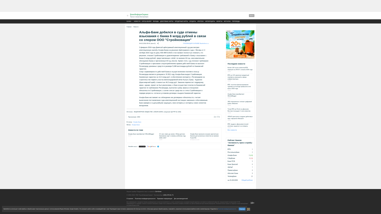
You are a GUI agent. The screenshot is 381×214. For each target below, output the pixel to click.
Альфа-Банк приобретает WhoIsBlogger (141, 134)
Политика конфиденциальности (145, 198)
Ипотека (200, 21)
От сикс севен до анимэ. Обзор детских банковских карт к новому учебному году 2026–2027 (172, 136)
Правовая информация (164, 198)
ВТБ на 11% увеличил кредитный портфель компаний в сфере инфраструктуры (238, 77)
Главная (129, 27)
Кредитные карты (181, 21)
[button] (128, 16)
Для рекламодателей (181, 198)
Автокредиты (210, 21)
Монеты (219, 21)
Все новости (232, 130)
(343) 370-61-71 (168, 195)
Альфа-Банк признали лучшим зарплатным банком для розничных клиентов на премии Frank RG (204, 136)
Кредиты (193, 21)
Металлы (227, 21)
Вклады (156, 21)
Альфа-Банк (137, 122)
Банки (129, 21)
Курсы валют (147, 21)
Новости (137, 21)
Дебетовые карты (166, 21)
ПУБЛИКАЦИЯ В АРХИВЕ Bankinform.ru (196, 43)
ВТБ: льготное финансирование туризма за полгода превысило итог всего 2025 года (239, 86)
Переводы (236, 21)
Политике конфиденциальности (227, 209)
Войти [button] (252, 15)
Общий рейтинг (247, 180)
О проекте (130, 198)
